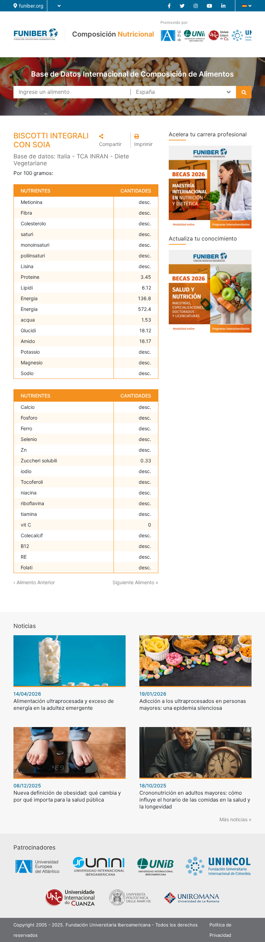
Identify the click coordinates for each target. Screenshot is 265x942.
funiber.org (31, 6)
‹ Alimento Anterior (34, 582)
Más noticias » (235, 819)
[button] (113, 140)
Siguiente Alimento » (135, 582)
